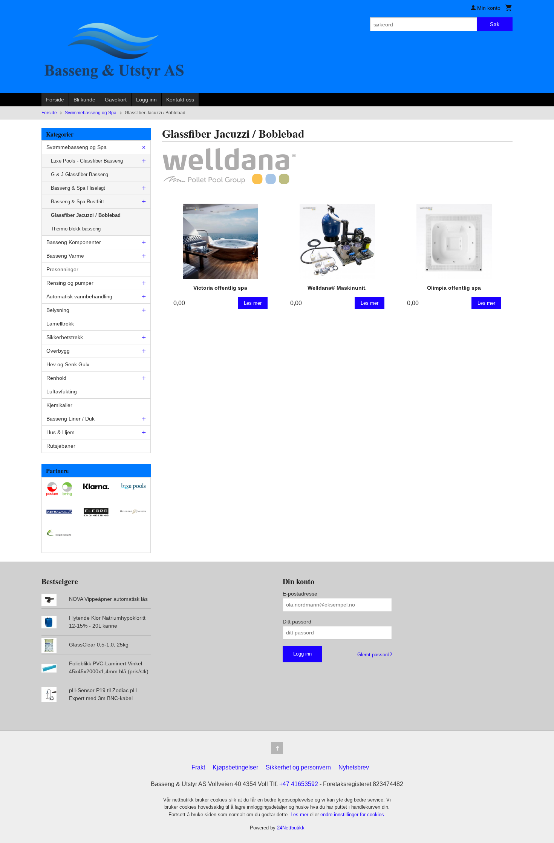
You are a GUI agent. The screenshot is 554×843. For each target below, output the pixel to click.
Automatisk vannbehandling (79, 296)
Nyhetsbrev (353, 767)
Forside (55, 100)
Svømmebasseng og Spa (76, 147)
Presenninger (62, 269)
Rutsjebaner (60, 446)
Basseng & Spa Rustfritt (77, 201)
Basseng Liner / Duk (70, 419)
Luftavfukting (61, 391)
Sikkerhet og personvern (298, 767)
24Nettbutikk (291, 828)
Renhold (56, 378)
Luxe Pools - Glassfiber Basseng (87, 161)
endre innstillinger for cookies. (353, 814)
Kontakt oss (180, 100)
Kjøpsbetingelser (235, 767)
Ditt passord (297, 622)
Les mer (300, 814)
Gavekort (116, 100)
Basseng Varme (65, 256)
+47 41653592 (298, 784)
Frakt (198, 767)
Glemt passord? (374, 654)
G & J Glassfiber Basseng (79, 174)
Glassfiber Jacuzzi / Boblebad (86, 215)
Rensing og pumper (69, 283)
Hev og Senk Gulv (67, 364)
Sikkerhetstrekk (64, 337)
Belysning (57, 310)
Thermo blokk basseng (76, 229)
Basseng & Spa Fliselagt (78, 188)
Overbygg (58, 351)
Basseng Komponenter (73, 242)
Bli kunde (84, 100)
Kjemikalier (59, 405)
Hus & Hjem (60, 432)
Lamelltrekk (60, 324)
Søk (494, 24)
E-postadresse (300, 594)
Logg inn (146, 100)
